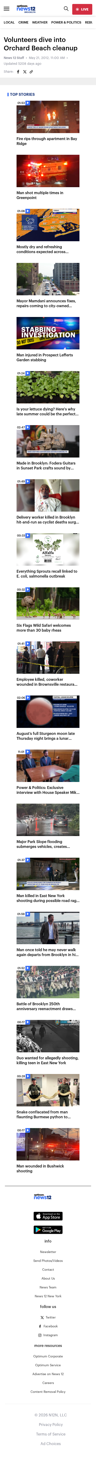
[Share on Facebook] (18, 72)
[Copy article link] (31, 72)
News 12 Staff (14, 58)
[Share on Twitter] (25, 72)
